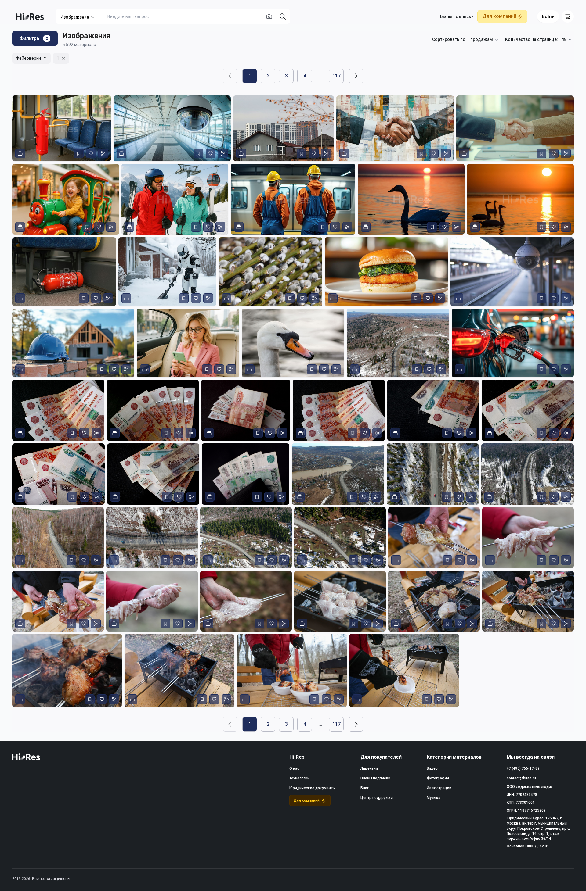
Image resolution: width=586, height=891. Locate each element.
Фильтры (34, 38)
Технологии (299, 778)
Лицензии (369, 768)
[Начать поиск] (282, 16)
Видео (432, 768)
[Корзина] (568, 16)
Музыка (433, 798)
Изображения (74, 17)
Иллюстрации (439, 788)
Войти (548, 16)
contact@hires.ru (521, 778)
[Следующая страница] (356, 76)
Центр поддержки (376, 798)
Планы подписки (456, 16)
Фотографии (438, 778)
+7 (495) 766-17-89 (523, 768)
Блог (364, 788)
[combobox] (484, 40)
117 (336, 76)
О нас (294, 768)
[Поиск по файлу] (269, 16)
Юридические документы (312, 788)
